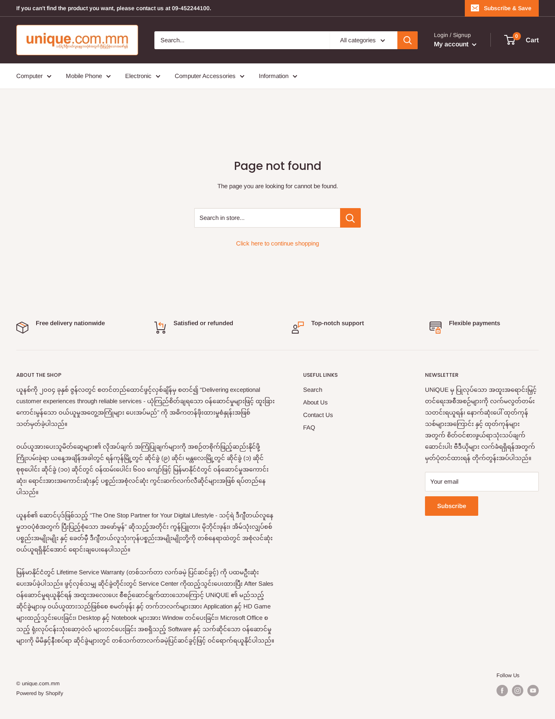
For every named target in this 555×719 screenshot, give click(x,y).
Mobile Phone (84, 75)
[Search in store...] (350, 218)
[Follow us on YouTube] (533, 690)
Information (273, 75)
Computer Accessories (205, 75)
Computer (29, 75)
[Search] (407, 40)
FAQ (309, 427)
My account (452, 44)
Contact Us (318, 414)
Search (312, 389)
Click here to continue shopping (277, 243)
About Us (315, 402)
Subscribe (451, 505)
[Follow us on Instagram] (517, 690)
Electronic (138, 75)
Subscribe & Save (507, 8)
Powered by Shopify (39, 693)
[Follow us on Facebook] (502, 690)
